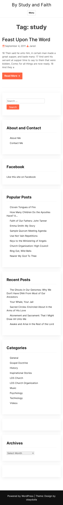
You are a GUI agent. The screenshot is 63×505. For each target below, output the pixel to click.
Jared (32, 45)
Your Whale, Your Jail (21, 301)
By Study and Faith (31, 4)
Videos (13, 403)
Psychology (16, 393)
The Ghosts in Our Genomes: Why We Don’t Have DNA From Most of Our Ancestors (29, 293)
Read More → (12, 75)
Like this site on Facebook (21, 176)
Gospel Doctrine (19, 362)
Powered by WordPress (20, 496)
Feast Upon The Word (26, 39)
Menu (31, 13)
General (14, 357)
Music (13, 388)
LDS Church (16, 377)
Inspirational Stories (21, 372)
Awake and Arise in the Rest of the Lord (32, 324)
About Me (15, 138)
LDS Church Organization (24, 382)
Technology (16, 398)
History (14, 367)
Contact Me (16, 143)
